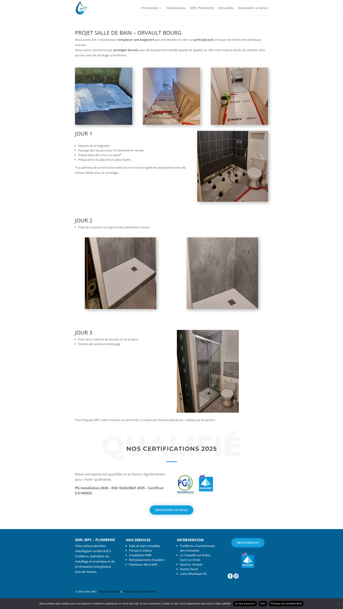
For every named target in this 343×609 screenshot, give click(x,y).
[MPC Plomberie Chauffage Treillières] (230, 577)
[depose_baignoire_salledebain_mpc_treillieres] (232, 202)
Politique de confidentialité (286, 603)
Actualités (225, 8)
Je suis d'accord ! (245, 603)
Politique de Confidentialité (139, 591)
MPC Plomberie (202, 8)
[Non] (338, 603)
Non (262, 603)
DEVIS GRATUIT (248, 542)
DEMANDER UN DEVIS (171, 510)
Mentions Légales (110, 591)
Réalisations (176, 8)
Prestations (150, 8)
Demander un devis (253, 8)
